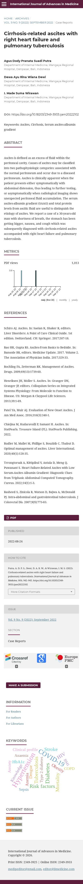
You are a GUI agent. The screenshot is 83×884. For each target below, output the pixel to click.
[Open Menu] (4, 4)
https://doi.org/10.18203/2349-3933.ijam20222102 (45, 114)
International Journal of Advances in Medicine (44, 4)
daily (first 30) (47, 300)
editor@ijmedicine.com (59, 869)
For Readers (13, 711)
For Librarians (15, 723)
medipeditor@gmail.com (25, 869)
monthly (63, 300)
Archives (22, 18)
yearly (75, 300)
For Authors (13, 717)
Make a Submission (23, 685)
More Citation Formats (25, 591)
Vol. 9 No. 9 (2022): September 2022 (28, 22)
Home (8, 18)
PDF (12, 517)
